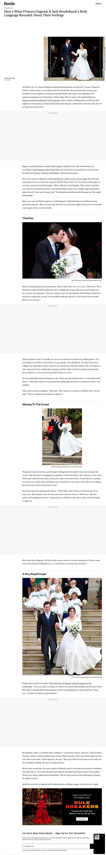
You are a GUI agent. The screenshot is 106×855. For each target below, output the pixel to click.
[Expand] (96, 835)
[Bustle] (9, 3)
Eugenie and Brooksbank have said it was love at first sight (63, 179)
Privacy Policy (63, 850)
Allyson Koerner (10, 78)
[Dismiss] (102, 835)
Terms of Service (53, 850)
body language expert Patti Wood (46, 169)
